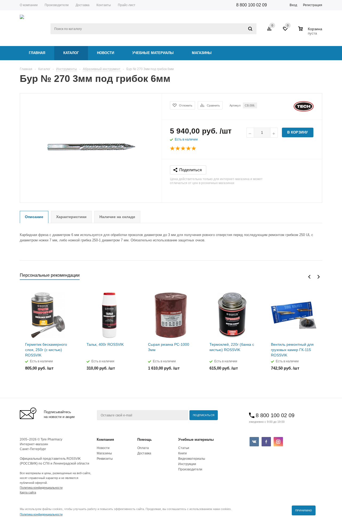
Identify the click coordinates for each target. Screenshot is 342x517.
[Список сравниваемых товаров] (270, 30)
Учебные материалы (153, 53)
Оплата (143, 448)
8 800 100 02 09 (251, 5)
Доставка (144, 453)
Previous (309, 277)
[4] (188, 148)
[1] (172, 148)
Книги (182, 453)
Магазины (202, 53)
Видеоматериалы (191, 459)
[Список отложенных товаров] (285, 30)
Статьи (183, 448)
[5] (194, 148)
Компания (105, 440)
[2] (178, 148)
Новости (105, 53)
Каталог (71, 53)
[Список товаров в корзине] (311, 32)
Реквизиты (105, 459)
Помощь (144, 440)
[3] (183, 148)
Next (318, 277)
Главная (37, 53)
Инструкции (187, 464)
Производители (190, 469)
